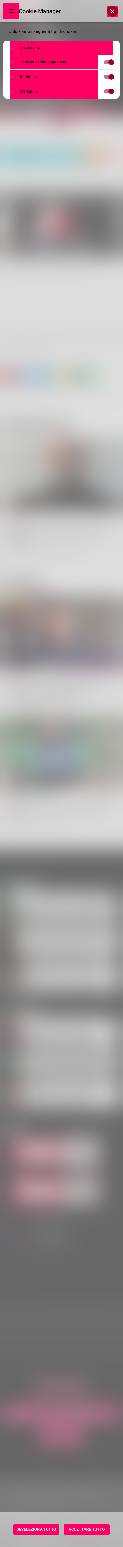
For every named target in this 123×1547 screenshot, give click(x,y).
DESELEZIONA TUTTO (36, 1529)
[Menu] (11, 11)
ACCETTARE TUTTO (87, 1529)
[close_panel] (112, 11)
